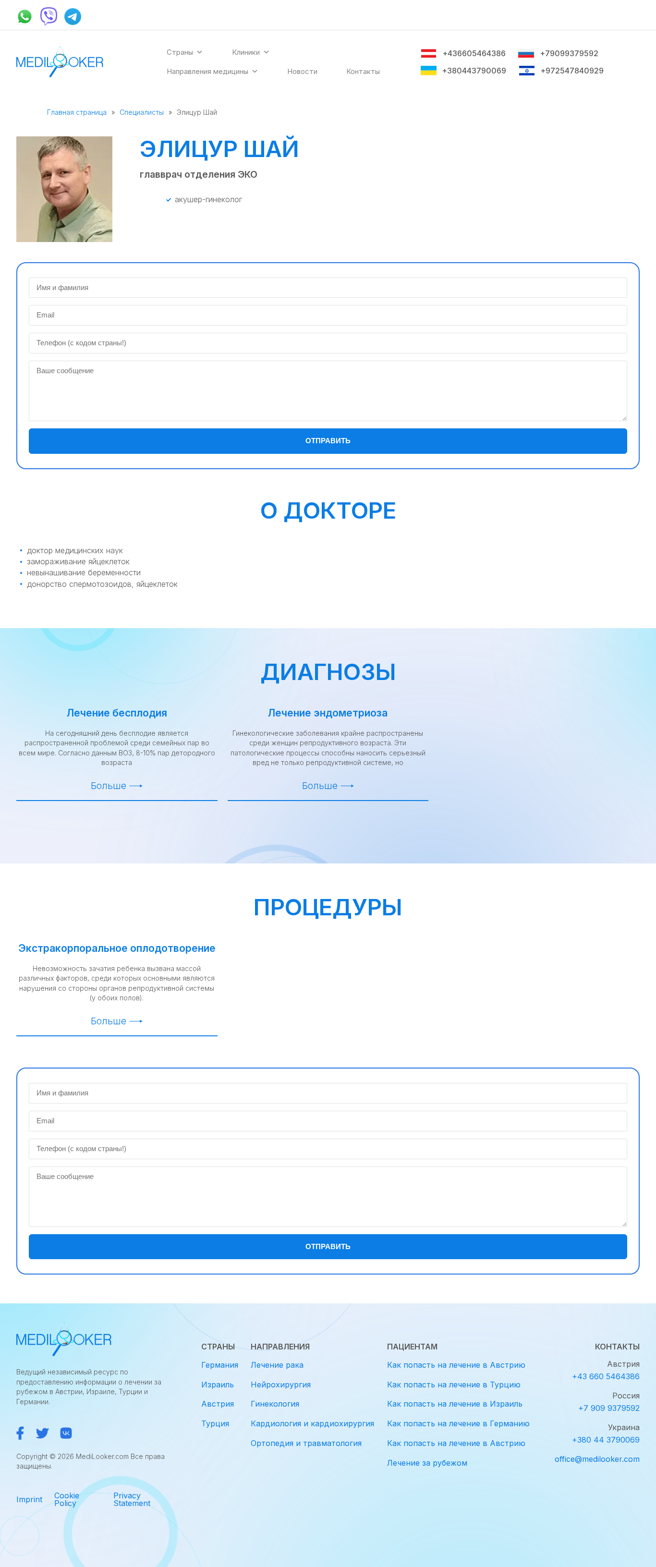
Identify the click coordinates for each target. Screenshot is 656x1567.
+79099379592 (569, 53)
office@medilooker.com (597, 1459)
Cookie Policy (66, 1499)
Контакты (363, 71)
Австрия (217, 1404)
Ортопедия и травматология (306, 1443)
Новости (302, 71)
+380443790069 (474, 70)
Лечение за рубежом (427, 1463)
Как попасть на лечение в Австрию (456, 1365)
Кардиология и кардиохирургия (312, 1423)
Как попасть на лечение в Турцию (454, 1384)
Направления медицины (207, 71)
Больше (108, 785)
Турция (215, 1423)
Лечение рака (277, 1365)
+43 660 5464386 (606, 1376)
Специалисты (142, 112)
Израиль (217, 1384)
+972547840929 (572, 70)
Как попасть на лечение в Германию (458, 1423)
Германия (219, 1365)
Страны (180, 52)
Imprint (29, 1499)
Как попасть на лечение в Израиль (454, 1404)
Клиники (246, 52)
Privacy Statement (131, 1499)
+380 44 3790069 (606, 1440)
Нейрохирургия (281, 1384)
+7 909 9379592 (609, 1408)
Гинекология (275, 1404)
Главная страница (77, 112)
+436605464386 (474, 53)
